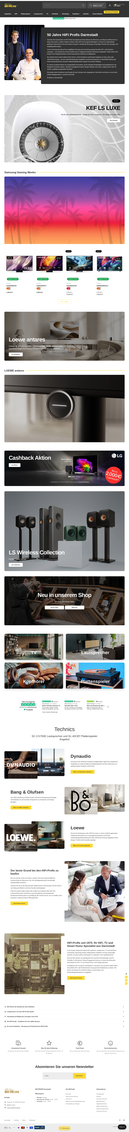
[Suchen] (83, 5)
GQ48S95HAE (11, 286)
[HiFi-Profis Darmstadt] (13, 1093)
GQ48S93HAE (71, 286)
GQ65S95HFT (41, 286)
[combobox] (64, 5)
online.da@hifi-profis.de (13, 1107)
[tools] (126, 980)
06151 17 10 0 (11, 1105)
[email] (126, 983)
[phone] (126, 977)
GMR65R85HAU (102, 286)
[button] (119, 5)
